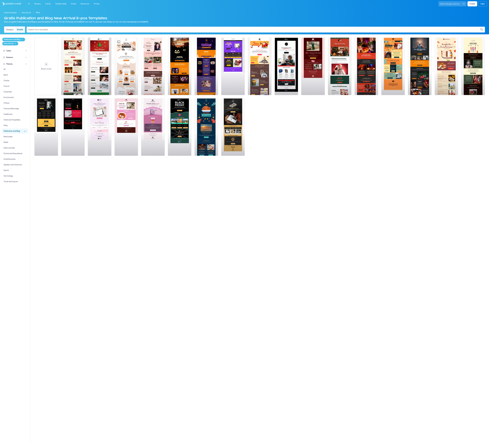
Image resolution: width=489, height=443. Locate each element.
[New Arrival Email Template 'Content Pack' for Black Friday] (233, 66)
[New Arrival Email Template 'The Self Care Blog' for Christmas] (153, 66)
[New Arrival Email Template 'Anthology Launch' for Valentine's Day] (73, 127)
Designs (9, 29)
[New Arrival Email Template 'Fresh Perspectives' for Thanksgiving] (393, 66)
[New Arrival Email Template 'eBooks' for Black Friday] (286, 66)
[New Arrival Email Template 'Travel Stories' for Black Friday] (180, 127)
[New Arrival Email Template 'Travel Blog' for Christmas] (73, 66)
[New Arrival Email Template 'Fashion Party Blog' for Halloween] (420, 66)
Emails (20, 29)
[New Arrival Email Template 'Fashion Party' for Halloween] (180, 66)
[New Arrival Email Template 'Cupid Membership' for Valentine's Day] (153, 127)
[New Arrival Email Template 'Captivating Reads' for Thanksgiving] (446, 66)
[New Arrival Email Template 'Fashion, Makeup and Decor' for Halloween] (473, 66)
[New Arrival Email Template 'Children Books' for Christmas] (259, 66)
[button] (26, 51)
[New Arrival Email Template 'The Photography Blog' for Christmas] (340, 66)
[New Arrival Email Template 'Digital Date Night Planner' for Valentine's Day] (99, 127)
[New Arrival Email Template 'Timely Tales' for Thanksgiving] (126, 66)
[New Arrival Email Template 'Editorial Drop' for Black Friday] (46, 127)
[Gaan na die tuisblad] (10, 3)
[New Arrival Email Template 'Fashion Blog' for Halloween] (206, 66)
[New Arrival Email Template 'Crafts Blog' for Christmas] (99, 66)
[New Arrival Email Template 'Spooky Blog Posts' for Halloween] (366, 66)
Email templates (10, 12)
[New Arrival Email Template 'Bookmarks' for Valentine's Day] (313, 66)
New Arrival (26, 12)
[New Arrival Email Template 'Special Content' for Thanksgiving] (206, 127)
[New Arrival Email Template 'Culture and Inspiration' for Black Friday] (233, 127)
